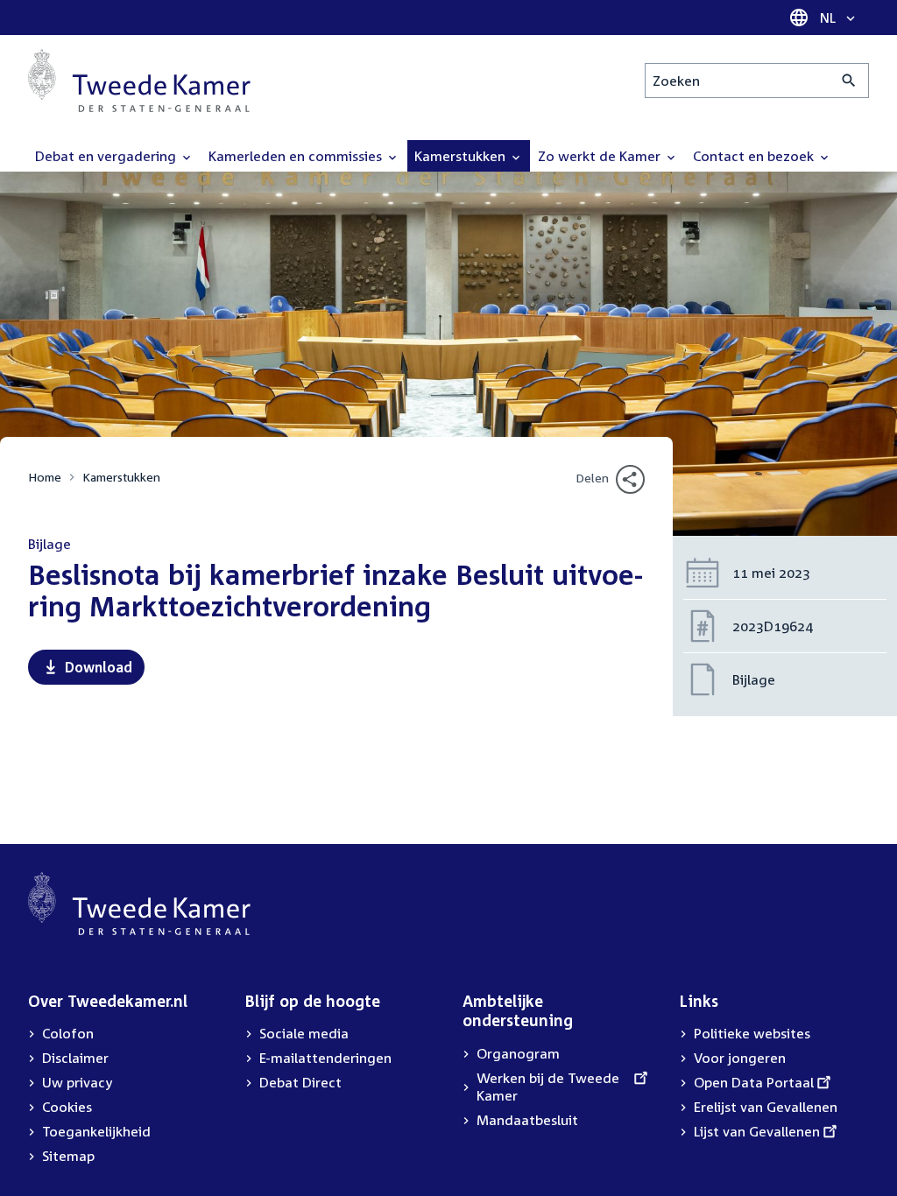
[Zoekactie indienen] (849, 80)
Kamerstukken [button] (461, 156)
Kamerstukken (121, 476)
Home (44, 476)
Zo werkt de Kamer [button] (601, 156)
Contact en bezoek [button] (755, 156)
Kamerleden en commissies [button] (296, 156)
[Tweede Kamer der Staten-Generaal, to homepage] (139, 80)
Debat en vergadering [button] (107, 156)
